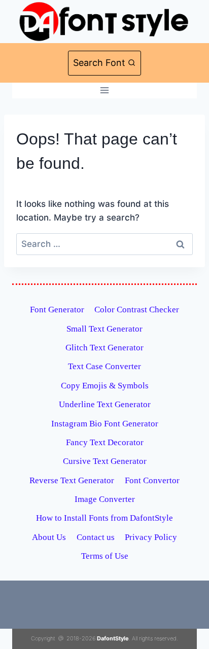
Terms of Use (104, 556)
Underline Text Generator (105, 404)
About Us (49, 537)
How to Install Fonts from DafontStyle (104, 518)
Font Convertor (152, 480)
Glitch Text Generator (104, 347)
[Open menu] (104, 90)
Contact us (96, 537)
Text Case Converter (104, 366)
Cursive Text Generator (105, 461)
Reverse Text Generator (71, 480)
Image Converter (105, 499)
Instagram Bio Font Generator (104, 423)
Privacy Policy (151, 537)
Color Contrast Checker (136, 309)
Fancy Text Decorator (105, 442)
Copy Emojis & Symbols (105, 385)
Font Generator (57, 309)
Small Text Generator (104, 329)
